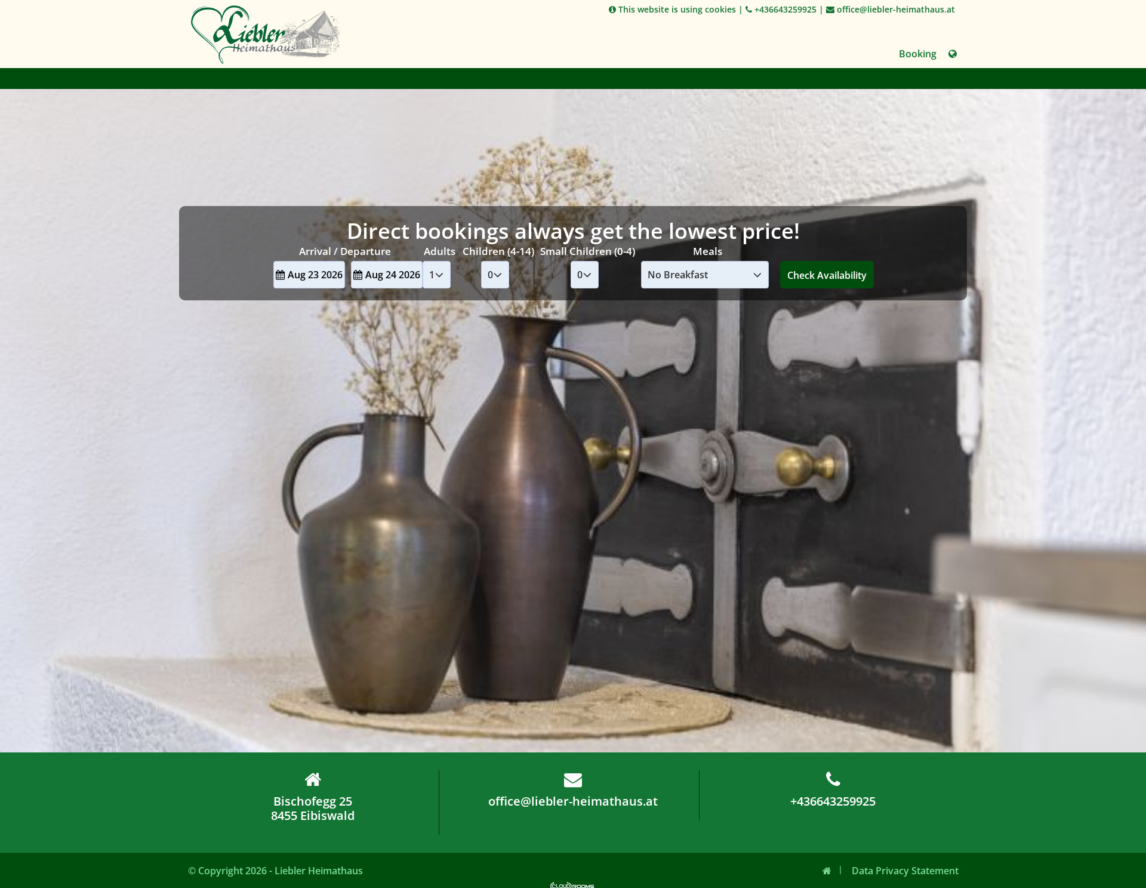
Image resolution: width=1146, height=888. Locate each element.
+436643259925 (784, 9)
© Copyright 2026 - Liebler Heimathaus (275, 870)
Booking (917, 53)
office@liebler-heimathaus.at (894, 9)
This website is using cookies (676, 9)
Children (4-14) (498, 251)
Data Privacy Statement (905, 870)
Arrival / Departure (345, 251)
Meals (707, 251)
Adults (439, 251)
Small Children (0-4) (587, 251)
